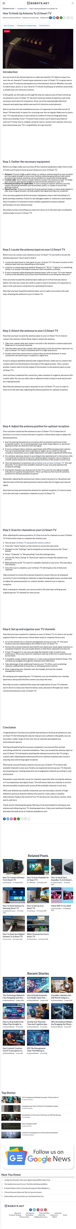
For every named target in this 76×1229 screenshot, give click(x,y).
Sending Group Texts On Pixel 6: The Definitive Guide (40, 1106)
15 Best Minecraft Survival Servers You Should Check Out (24, 1196)
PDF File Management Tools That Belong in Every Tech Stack (36, 1050)
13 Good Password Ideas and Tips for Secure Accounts (23, 1192)
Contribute (29, 1215)
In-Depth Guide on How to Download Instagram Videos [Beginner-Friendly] (26, 1188)
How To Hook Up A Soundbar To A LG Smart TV (61, 879)
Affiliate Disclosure (40, 1217)
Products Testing (15, 1215)
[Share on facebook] (50, 17)
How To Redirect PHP (29, 1124)
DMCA (54, 1217)
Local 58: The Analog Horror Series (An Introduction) (40, 1132)
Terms (65, 1215)
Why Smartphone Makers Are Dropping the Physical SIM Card (62, 1024)
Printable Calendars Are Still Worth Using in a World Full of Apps (61, 997)
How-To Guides (9, 25)
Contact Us (54, 1215)
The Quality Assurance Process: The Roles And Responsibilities (25, 1184)
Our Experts (30, 1213)
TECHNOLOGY (44, 25)
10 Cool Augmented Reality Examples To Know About (40, 1097)
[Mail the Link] (68, 17)
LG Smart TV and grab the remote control (33, 543)
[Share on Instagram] (11, 818)
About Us (17, 1213)
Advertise (41, 1215)
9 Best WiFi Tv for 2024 (61, 906)
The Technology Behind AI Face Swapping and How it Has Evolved (14, 997)
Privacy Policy (24, 1217)
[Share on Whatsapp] (61, 17)
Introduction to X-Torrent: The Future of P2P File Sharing (41, 1115)
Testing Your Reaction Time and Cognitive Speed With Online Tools (38, 1024)
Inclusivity (58, 1213)
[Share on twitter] (54, 17)
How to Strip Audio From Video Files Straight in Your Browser (13, 1024)
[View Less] (71, 17)
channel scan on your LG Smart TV (50, 463)
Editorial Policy (44, 1213)
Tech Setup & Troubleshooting (26, 25)
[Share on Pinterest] (57, 17)
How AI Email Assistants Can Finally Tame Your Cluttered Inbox (37, 997)
